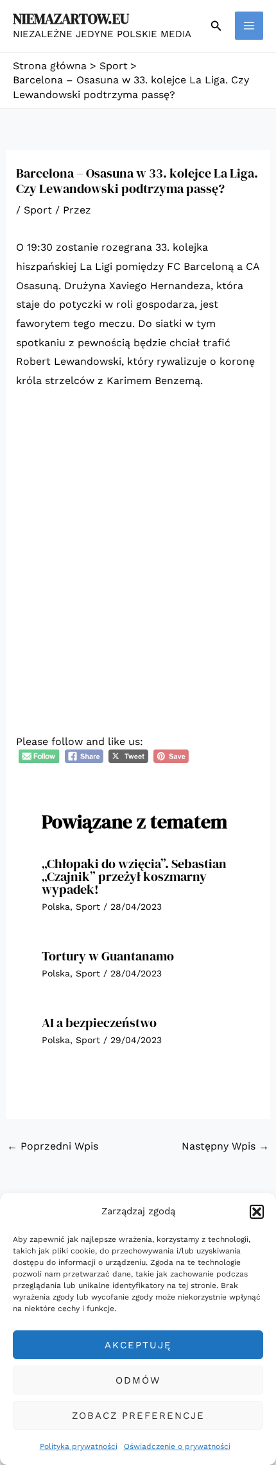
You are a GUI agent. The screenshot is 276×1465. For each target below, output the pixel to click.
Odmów (138, 1380)
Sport (38, 210)
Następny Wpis (225, 1146)
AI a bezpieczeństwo (99, 1023)
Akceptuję (138, 1345)
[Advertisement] (138, 544)
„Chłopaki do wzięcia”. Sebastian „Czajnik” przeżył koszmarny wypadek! (134, 876)
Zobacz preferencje (138, 1415)
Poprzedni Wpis (52, 1146)
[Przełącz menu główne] (249, 26)
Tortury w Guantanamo (108, 956)
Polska (56, 906)
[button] (256, 1211)
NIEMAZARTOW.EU (71, 18)
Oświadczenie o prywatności (177, 1446)
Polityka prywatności (78, 1446)
